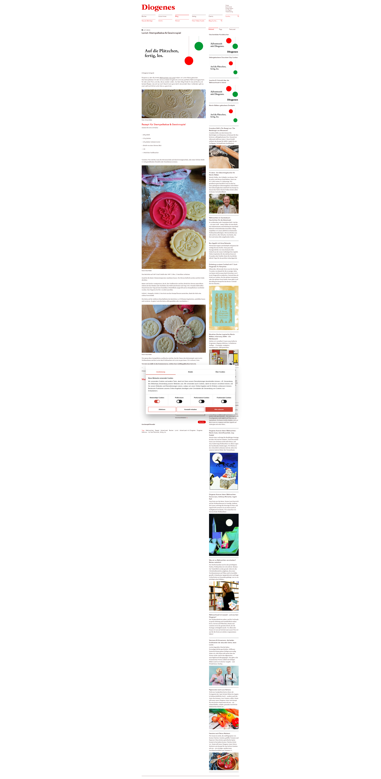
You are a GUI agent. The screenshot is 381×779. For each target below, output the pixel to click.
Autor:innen (162, 16)
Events (211, 16)
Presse (227, 5)
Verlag (194, 16)
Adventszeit (164, 430)
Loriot (176, 430)
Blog (176, 16)
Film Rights (228, 10)
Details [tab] (190, 372)
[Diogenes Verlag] (158, 8)
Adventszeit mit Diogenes (188, 430)
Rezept (157, 430)
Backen (171, 430)
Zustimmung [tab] (160, 372)
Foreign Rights (229, 8)
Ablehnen (162, 409)
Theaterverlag (229, 11)
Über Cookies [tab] (220, 372)
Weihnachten (150, 430)
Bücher (144, 16)
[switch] (179, 401)
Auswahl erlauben (190, 409)
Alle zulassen (219, 409)
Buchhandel (229, 7)
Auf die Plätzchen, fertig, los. (157, 432)
